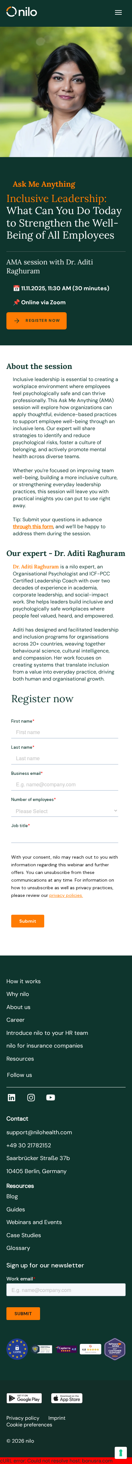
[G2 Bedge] (90, 1349)
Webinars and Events (34, 1222)
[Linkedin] (11, 1098)
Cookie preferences (29, 1424)
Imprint (56, 1418)
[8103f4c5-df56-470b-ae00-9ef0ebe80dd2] (115, 1349)
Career (15, 1020)
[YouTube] (50, 1098)
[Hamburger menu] (118, 12)
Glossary (18, 1248)
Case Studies (23, 1235)
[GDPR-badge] (17, 1349)
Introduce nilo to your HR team (47, 1033)
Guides (15, 1209)
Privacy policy (22, 1418)
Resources (20, 1059)
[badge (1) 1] (66, 1349)
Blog (12, 1196)
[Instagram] (31, 1098)
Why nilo (17, 994)
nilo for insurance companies (44, 1045)
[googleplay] (24, 1398)
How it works (23, 981)
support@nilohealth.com (39, 1132)
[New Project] (41, 1349)
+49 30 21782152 (28, 1145)
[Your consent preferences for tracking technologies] (121, 1453)
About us (18, 1007)
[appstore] (67, 1398)
